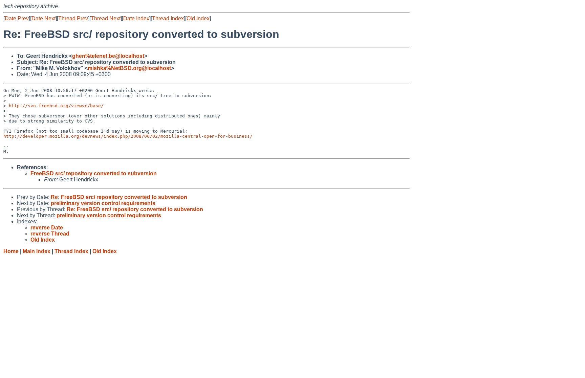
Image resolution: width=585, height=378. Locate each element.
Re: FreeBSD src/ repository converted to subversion (119, 197)
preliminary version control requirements (103, 203)
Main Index (36, 251)
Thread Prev (73, 18)
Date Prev (17, 18)
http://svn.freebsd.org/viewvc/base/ (56, 105)
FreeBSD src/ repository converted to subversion (93, 173)
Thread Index (168, 18)
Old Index (198, 18)
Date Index (136, 18)
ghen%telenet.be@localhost (108, 56)
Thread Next (106, 18)
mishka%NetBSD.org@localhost (129, 68)
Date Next (43, 18)
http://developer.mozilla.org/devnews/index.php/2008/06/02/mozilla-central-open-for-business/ (128, 136)
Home (11, 251)
